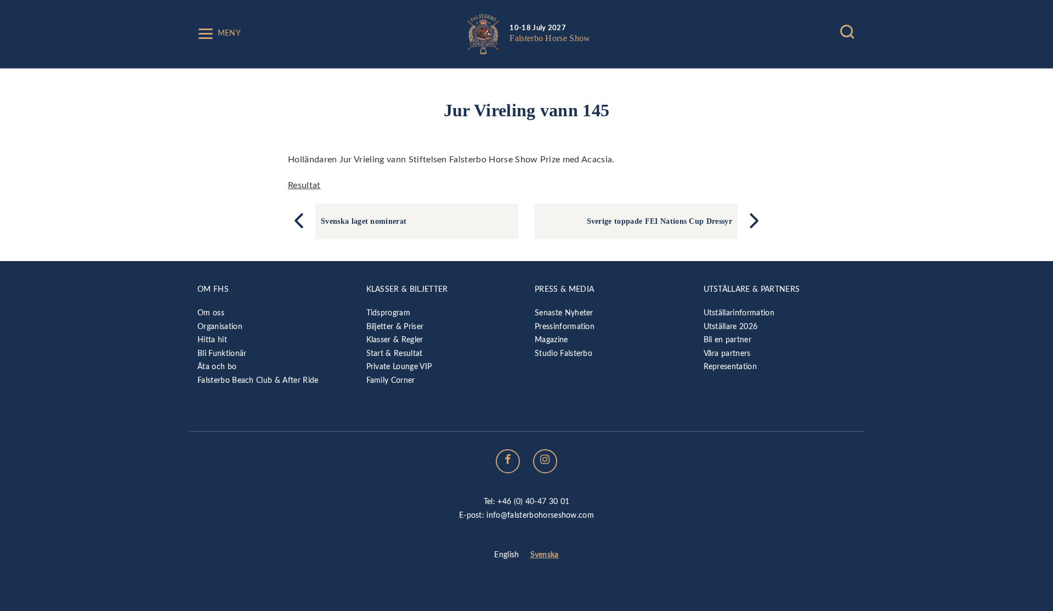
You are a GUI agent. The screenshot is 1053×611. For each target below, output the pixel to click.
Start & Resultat (394, 353)
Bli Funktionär (221, 353)
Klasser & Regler (394, 340)
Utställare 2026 (731, 327)
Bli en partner (727, 340)
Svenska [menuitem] (544, 555)
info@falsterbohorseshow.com (540, 515)
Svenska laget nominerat (363, 221)
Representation (730, 367)
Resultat (304, 185)
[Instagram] (545, 461)
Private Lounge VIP (399, 367)
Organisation (219, 327)
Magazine (551, 340)
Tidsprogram (388, 313)
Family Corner (390, 380)
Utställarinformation (739, 313)
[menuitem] (506, 555)
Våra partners (727, 353)
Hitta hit (212, 340)
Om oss (210, 313)
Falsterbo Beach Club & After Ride (258, 380)
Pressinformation (565, 327)
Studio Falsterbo (563, 353)
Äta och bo (216, 367)
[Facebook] (508, 461)
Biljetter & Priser (395, 327)
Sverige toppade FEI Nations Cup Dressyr (659, 221)
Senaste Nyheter (564, 313)
